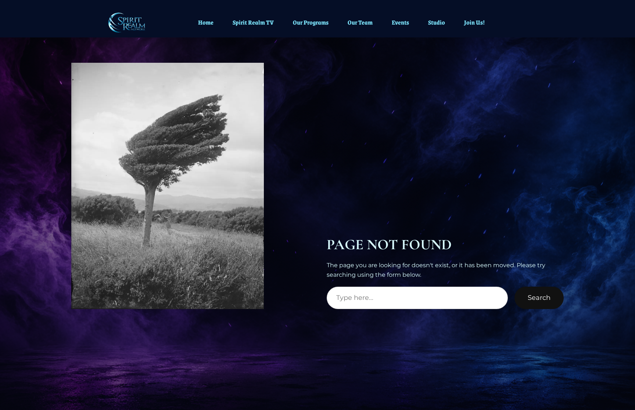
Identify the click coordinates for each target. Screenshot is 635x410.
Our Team (360, 22)
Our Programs (311, 22)
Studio (436, 22)
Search (539, 298)
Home (206, 22)
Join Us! (474, 22)
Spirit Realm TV (253, 22)
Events (400, 22)
